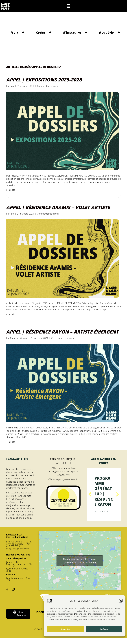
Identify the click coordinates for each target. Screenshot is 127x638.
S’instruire (72, 32)
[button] (120, 600)
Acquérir (106, 32)
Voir (14, 32)
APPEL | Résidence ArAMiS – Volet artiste (58, 207)
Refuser (104, 629)
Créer (40, 32)
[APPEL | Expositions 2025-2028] (61, 130)
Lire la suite (9, 189)
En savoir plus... (102, 521)
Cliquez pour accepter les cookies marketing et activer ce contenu (79, 571)
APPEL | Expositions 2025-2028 (44, 79)
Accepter (65, 629)
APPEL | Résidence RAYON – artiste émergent (62, 332)
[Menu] (68, 6)
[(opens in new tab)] (63, 497)
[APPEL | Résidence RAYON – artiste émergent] (61, 382)
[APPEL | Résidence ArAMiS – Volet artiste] (61, 258)
